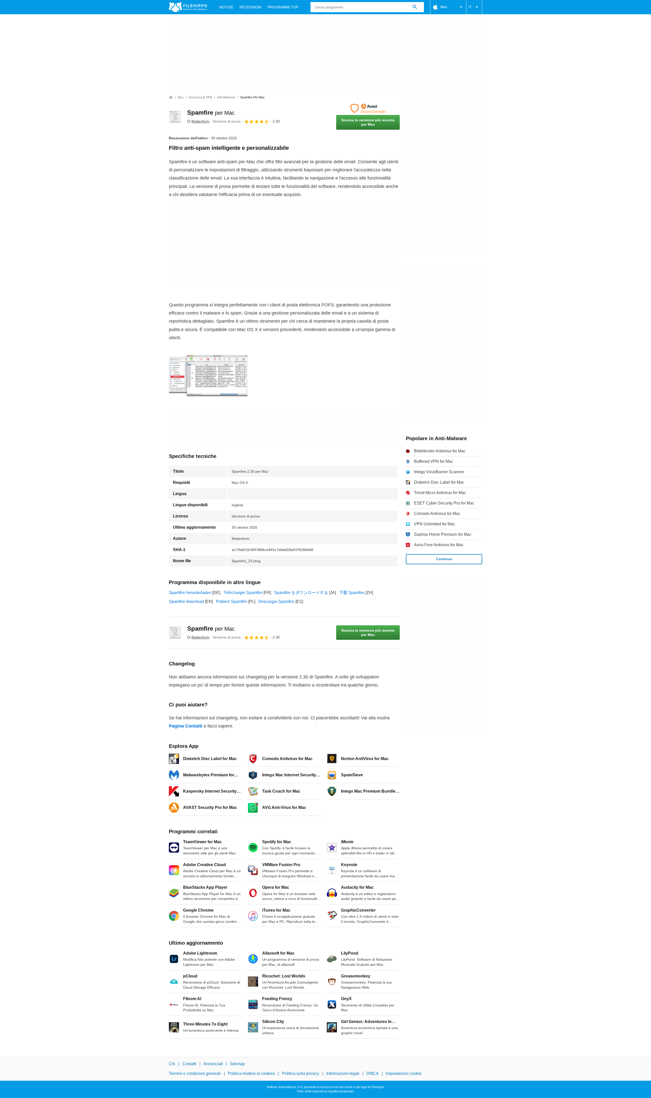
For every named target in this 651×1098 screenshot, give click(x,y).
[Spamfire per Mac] (175, 117)
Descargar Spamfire (276, 601)
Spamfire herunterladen (190, 592)
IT (470, 7)
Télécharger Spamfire (242, 592)
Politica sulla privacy (300, 1074)
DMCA (372, 1074)
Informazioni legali (342, 1074)
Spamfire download (186, 601)
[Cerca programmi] (415, 7)
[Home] (171, 97)
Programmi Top (283, 7)
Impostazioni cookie (404, 1074)
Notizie (226, 7)
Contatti (189, 1064)
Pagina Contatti (185, 726)
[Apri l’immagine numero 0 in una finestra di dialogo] (208, 376)
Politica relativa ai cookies (251, 1074)
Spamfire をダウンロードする (301, 592)
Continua (444, 559)
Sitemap (237, 1064)
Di (198, 121)
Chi (172, 1064)
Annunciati (213, 1064)
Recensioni (250, 7)
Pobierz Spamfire (231, 601)
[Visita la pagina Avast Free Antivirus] (368, 108)
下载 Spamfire (351, 592)
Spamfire (211, 112)
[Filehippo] (188, 7)
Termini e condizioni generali (195, 1074)
